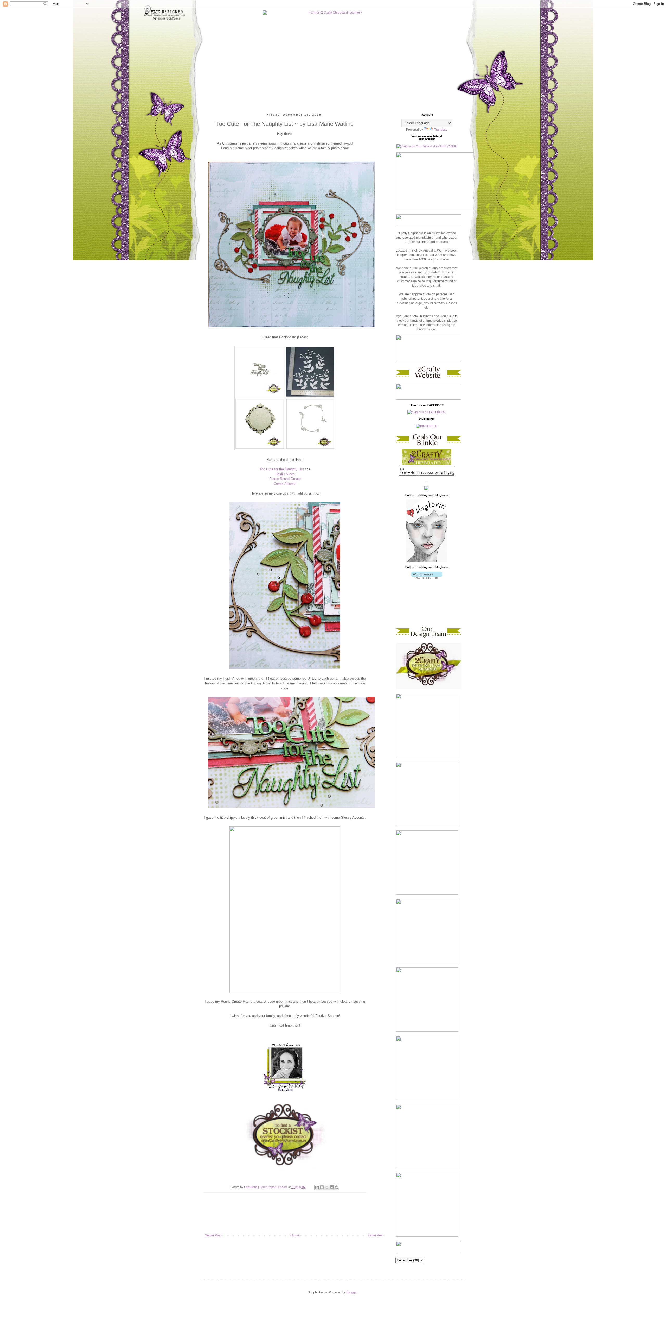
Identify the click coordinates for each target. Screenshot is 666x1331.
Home (295, 1235)
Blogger (352, 1292)
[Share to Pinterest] (336, 1187)
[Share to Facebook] (331, 1187)
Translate (440, 130)
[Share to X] (326, 1187)
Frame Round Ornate (285, 479)
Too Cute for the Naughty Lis (281, 469)
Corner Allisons (285, 484)
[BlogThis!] (321, 1187)
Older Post (375, 1235)
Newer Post (213, 1235)
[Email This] (316, 1187)
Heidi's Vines (285, 474)
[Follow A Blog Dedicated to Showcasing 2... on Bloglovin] (426, 561)
